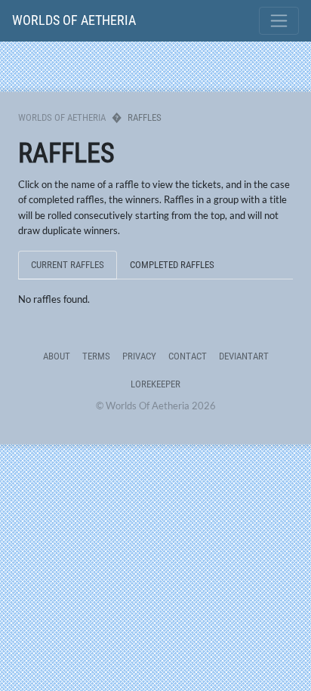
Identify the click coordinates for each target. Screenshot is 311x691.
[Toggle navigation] (279, 21)
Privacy (139, 356)
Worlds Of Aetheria (74, 20)
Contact (187, 356)
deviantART (244, 356)
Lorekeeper (155, 384)
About (56, 356)
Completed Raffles (172, 264)
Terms (96, 356)
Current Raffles (67, 264)
